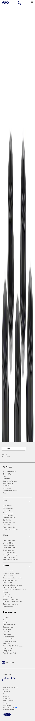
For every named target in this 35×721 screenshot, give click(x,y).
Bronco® (5, 454)
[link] (5, 689)
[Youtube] (8, 678)
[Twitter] (5, 678)
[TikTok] (2, 680)
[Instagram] (11, 678)
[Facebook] (2, 678)
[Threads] (14, 678)
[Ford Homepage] (7, 716)
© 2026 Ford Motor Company (10, 687)
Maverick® (6, 456)
